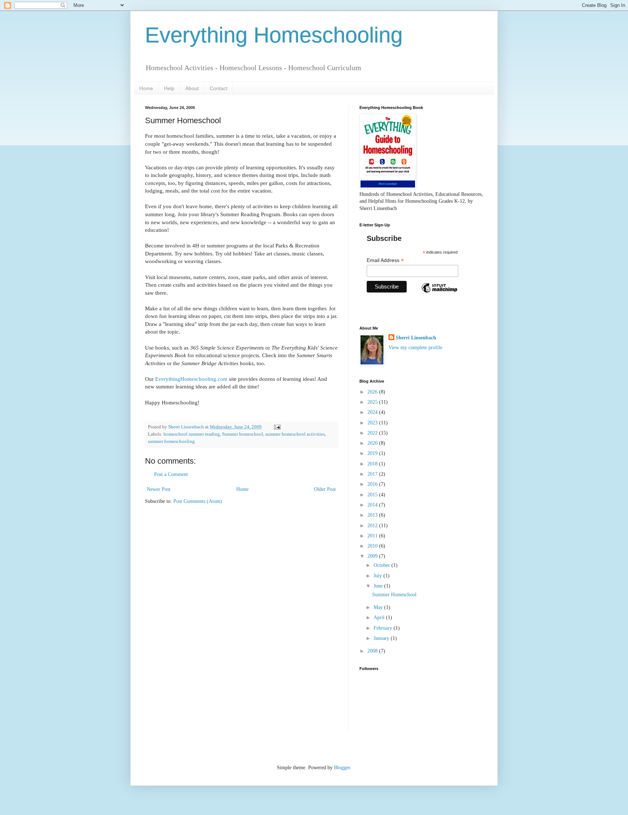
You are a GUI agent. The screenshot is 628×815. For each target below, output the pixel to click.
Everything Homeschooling (274, 35)
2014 (373, 505)
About (192, 88)
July (378, 575)
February (384, 628)
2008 (373, 651)
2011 (373, 535)
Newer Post (158, 489)
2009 (373, 556)
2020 (373, 443)
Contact (219, 88)
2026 (373, 392)
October (382, 565)
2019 (373, 453)
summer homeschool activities (295, 434)
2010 (373, 546)
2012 (373, 525)
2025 (373, 402)
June (379, 586)
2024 (373, 412)
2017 (373, 474)
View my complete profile (415, 347)
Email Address (385, 260)
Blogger (342, 767)
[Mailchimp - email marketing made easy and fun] (439, 294)
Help (169, 88)
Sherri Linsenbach (416, 337)
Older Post (325, 489)
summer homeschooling (171, 441)
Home (146, 88)
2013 (373, 515)
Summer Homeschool (394, 594)
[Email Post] (277, 426)
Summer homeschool (242, 434)
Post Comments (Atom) (197, 501)
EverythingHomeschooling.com (191, 379)
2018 (373, 464)
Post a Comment (171, 474)
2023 (373, 422)
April (380, 617)
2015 (373, 494)
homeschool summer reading (192, 434)
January (382, 638)
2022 (373, 433)
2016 (373, 484)
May (379, 607)
